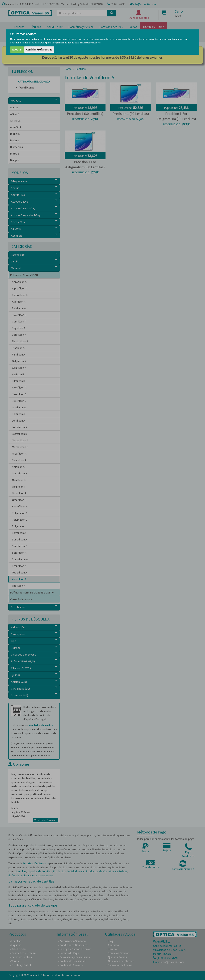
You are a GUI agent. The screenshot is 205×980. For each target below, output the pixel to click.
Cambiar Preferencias (39, 49)
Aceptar (17, 49)
